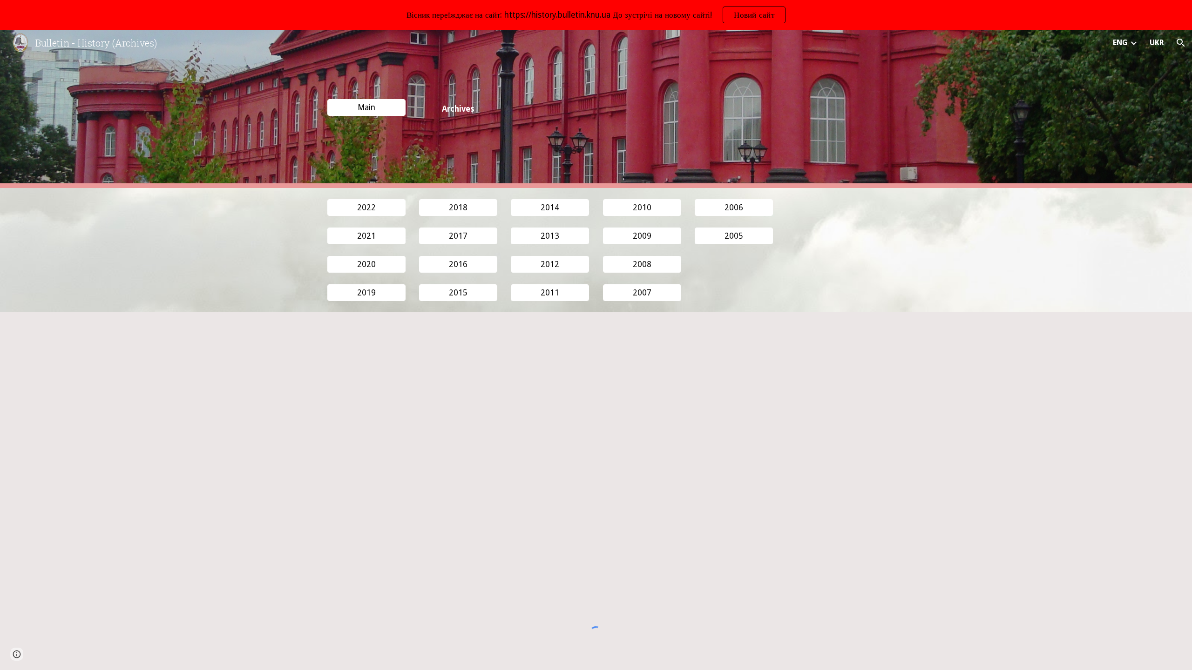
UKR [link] (1157, 42)
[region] (596, 15)
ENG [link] (1120, 42)
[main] (458, 109)
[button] (1181, 43)
